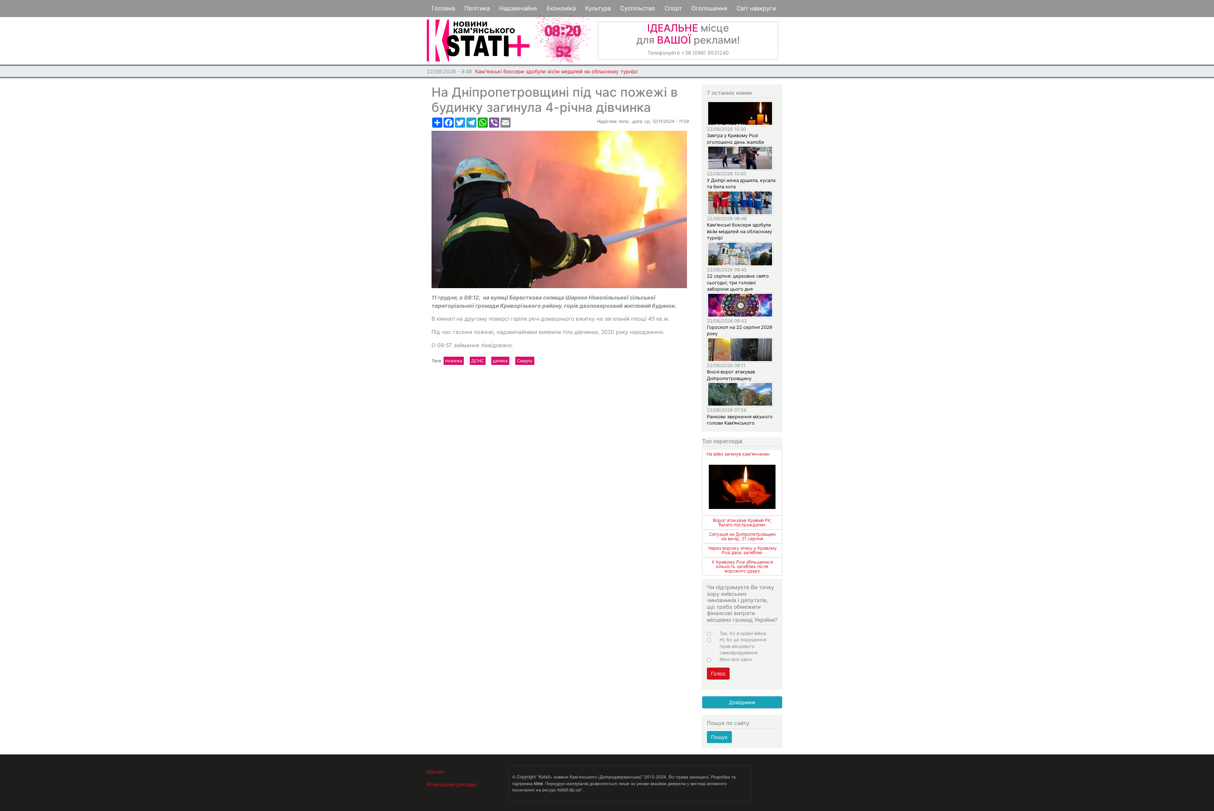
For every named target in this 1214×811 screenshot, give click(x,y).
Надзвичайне (518, 8)
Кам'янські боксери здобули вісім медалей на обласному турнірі (556, 71)
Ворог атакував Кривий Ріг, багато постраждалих (742, 522)
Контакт (436, 771)
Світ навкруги (756, 8)
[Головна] (478, 40)
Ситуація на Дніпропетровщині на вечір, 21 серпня (742, 536)
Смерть (525, 360)
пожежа (453, 360)
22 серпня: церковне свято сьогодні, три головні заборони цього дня (738, 282)
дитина (500, 360)
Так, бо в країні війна (743, 633)
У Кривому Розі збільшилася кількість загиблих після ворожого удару (742, 566)
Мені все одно (736, 659)
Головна (443, 8)
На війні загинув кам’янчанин (738, 454)
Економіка (561, 8)
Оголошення (709, 8)
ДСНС (477, 360)
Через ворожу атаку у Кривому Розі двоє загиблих (742, 550)
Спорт (673, 8)
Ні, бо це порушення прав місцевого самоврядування (743, 646)
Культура (598, 8)
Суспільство (637, 8)
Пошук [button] (719, 737)
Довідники (742, 702)
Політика (477, 8)
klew (538, 783)
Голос (718, 673)
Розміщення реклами (451, 784)
